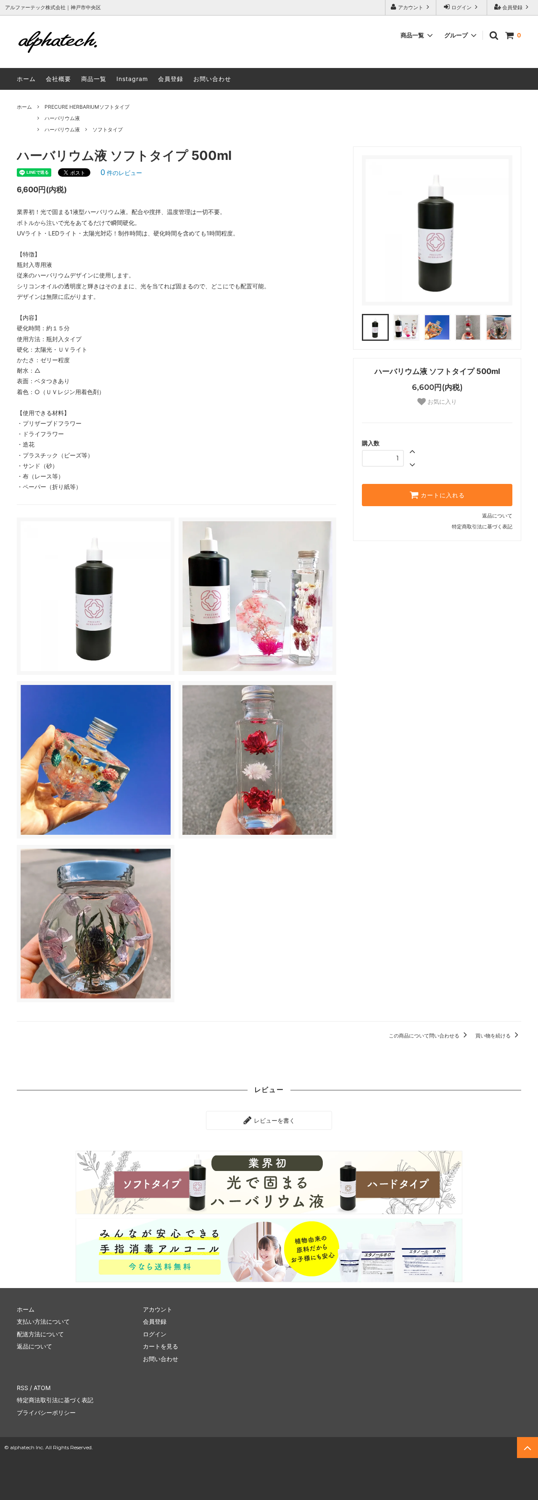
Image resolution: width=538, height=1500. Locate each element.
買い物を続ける (493, 1035)
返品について (497, 515)
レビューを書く (273, 1120)
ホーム (26, 78)
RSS (22, 1387)
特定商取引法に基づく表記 (482, 526)
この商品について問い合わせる (425, 1035)
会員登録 (512, 7)
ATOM (42, 1387)
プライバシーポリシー (46, 1412)
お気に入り (441, 401)
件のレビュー (121, 172)
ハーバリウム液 (62, 118)
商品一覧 (93, 78)
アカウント (411, 7)
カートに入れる (442, 495)
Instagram (132, 78)
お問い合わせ (212, 78)
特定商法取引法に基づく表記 (55, 1399)
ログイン (461, 7)
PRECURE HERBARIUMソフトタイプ (87, 107)
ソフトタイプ (107, 129)
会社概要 (58, 78)
